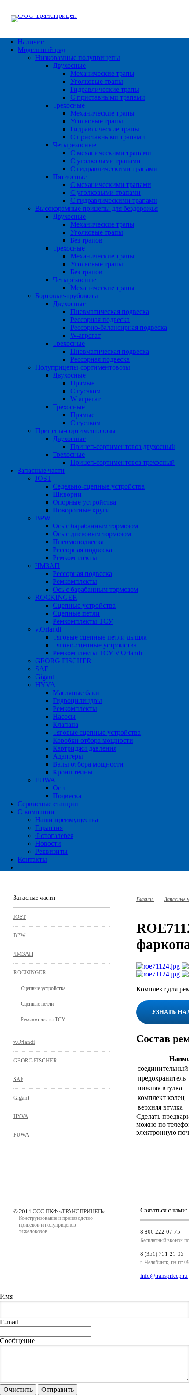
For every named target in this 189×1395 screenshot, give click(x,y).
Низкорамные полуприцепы (77, 57)
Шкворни (67, 494)
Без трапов (86, 240)
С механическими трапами (110, 153)
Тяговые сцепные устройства (97, 732)
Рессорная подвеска (100, 319)
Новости (48, 843)
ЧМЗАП (47, 565)
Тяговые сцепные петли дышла (100, 637)
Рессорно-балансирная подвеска (118, 327)
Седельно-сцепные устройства (99, 486)
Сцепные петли (76, 613)
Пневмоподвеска (78, 542)
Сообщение (17, 1340)
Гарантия (49, 827)
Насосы (64, 716)
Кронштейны (73, 772)
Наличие (31, 41)
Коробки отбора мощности (93, 740)
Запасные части (41, 470)
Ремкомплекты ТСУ (83, 621)
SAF (41, 669)
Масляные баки (76, 692)
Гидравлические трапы (104, 89)
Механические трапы (102, 73)
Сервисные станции (48, 804)
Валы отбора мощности (88, 764)
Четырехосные (74, 145)
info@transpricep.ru (164, 1275)
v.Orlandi (48, 629)
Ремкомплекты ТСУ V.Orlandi (97, 653)
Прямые (82, 383)
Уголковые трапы (96, 81)
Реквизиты (51, 851)
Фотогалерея (54, 835)
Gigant (44, 677)
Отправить (57, 1389)
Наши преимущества (66, 819)
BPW (43, 518)
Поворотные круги (81, 510)
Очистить (18, 1389)
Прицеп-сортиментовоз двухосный (122, 446)
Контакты (32, 859)
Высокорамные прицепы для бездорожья (96, 208)
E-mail (9, 1322)
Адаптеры (68, 756)
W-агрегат (85, 335)
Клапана (65, 724)
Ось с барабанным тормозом (95, 526)
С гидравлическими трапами (113, 168)
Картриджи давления (84, 748)
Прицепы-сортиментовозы (75, 430)
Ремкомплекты (75, 557)
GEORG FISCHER (63, 661)
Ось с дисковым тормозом (92, 534)
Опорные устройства (84, 502)
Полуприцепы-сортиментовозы (82, 367)
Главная (145, 899)
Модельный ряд (41, 49)
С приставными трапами (107, 97)
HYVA (45, 684)
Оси (59, 788)
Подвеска (67, 796)
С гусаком (85, 391)
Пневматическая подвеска (109, 311)
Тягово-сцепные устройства (95, 645)
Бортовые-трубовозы (66, 295)
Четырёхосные (74, 280)
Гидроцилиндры (77, 700)
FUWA (45, 780)
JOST (43, 478)
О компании (36, 811)
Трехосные (69, 105)
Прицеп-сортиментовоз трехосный (122, 462)
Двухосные (69, 65)
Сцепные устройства (84, 605)
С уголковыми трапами (105, 161)
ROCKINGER (56, 597)
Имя (6, 1296)
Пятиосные (70, 176)
